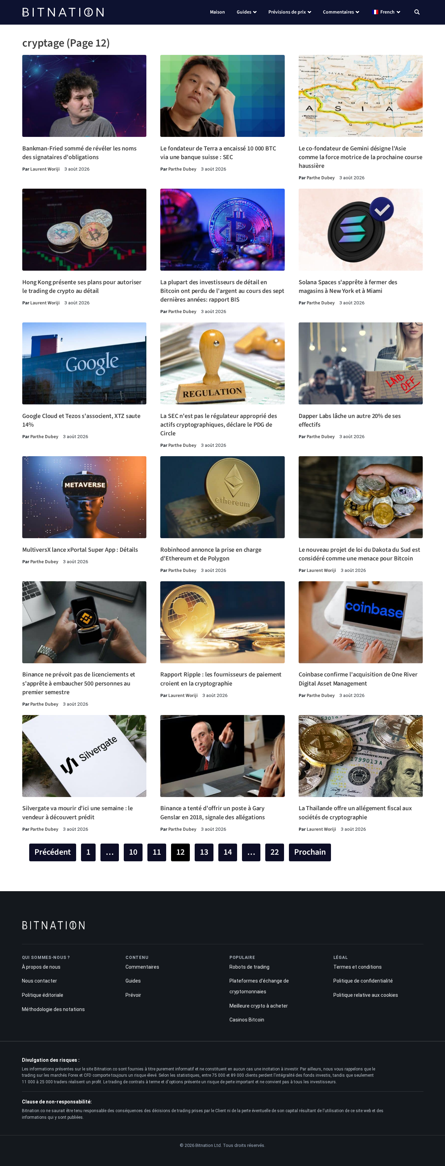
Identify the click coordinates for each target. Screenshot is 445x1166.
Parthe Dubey (182, 169)
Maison (217, 12)
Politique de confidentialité (363, 981)
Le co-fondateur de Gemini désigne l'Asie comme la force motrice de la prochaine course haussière (360, 157)
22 (274, 852)
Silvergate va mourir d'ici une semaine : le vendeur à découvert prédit (77, 812)
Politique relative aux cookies (365, 995)
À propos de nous (41, 967)
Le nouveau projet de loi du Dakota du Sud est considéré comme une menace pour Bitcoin (359, 554)
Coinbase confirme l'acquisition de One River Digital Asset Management (358, 679)
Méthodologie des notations (53, 1009)
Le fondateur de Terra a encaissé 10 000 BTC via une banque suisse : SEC (218, 153)
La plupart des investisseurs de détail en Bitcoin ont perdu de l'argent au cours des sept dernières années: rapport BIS (222, 291)
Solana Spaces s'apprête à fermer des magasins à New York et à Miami (348, 286)
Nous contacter (39, 981)
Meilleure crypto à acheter (258, 1006)
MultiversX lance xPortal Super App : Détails (80, 549)
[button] (417, 13)
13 (204, 852)
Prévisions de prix (287, 12)
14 (228, 852)
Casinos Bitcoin (246, 1020)
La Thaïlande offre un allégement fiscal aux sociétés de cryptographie (355, 812)
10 (133, 852)
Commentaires (338, 12)
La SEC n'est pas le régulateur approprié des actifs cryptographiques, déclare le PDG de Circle (218, 425)
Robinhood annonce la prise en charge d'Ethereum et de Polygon (210, 554)
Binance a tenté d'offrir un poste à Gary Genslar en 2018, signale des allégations (212, 812)
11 (157, 852)
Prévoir (133, 995)
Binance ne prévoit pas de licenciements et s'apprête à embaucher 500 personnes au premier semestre (78, 683)
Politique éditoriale (42, 995)
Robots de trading (249, 967)
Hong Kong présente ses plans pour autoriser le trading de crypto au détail (81, 286)
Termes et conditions (357, 967)
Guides (244, 12)
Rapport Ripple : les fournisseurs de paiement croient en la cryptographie (221, 679)
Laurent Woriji (45, 169)
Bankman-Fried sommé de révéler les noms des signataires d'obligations (79, 153)
